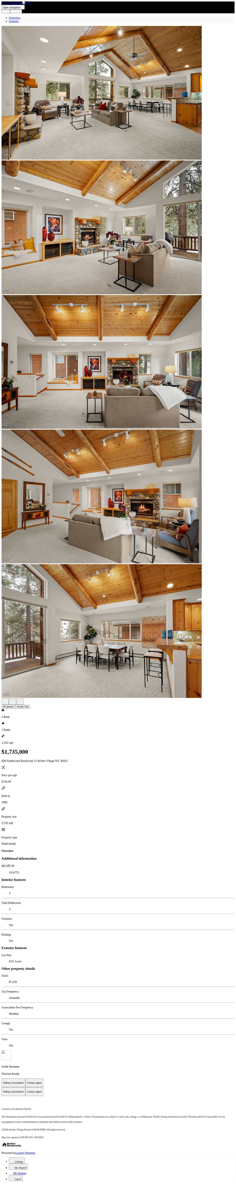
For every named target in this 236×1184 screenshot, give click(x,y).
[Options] (5, 702)
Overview (14, 17)
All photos (8, 706)
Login (6, 11)
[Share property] (20, 702)
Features (14, 21)
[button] (118, 93)
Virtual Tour (23, 706)
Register (16, 11)
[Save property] (12, 702)
